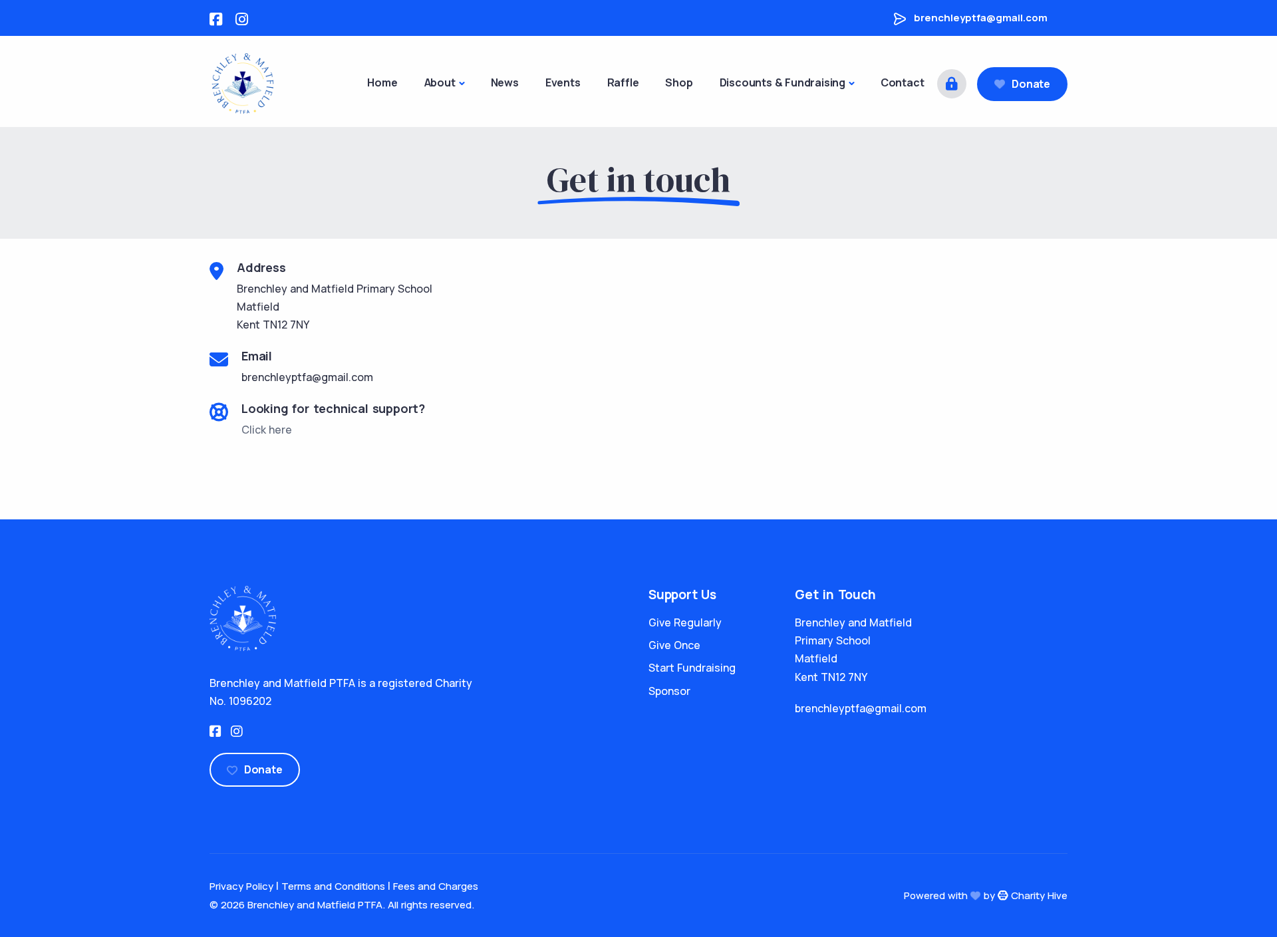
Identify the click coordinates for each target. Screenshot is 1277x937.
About (440, 82)
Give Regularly (685, 622)
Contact (902, 82)
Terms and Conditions (333, 886)
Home (382, 82)
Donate (1031, 83)
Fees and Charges (435, 886)
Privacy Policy (241, 886)
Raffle (623, 82)
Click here (266, 429)
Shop (678, 82)
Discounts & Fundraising (782, 82)
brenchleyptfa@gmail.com (981, 18)
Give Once (674, 645)
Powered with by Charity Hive (985, 895)
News (505, 82)
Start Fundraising (692, 667)
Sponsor (669, 691)
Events (563, 82)
